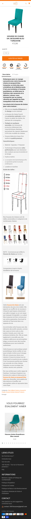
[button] (2, 443)
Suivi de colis (6, 462)
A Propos (15, 74)
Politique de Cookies (8, 485)
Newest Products (19, 392)
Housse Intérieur (10, 392)
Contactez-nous (6, 459)
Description (6, 74)
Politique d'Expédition (8, 483)
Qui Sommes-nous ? (8, 456)
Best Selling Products (14, 390)
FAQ (3, 469)
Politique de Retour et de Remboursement (14, 488)
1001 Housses (10, 511)
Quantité (4, 49)
